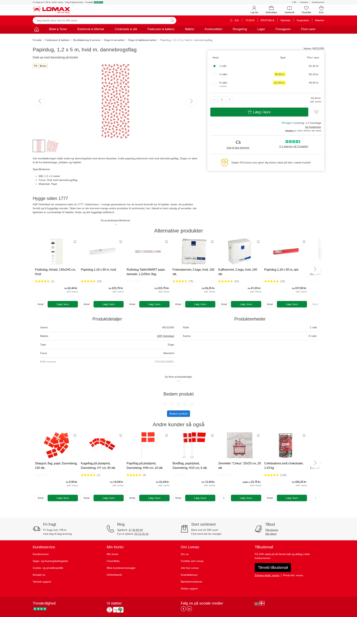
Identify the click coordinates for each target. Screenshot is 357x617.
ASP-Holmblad (165, 335)
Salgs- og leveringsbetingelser (50, 560)
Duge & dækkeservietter (142, 40)
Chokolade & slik (126, 29)
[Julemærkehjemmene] (109, 610)
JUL (236, 20)
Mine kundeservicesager (121, 567)
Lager (261, 29)
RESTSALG (267, 20)
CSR (294, 2)
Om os (185, 554)
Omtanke (304, 2)
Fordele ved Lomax (192, 560)
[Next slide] (315, 269)
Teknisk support (42, 581)
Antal (41, 304)
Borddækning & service (86, 40)
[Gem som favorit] (75, 241)
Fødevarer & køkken (161, 29)
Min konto (112, 554)
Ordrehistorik (114, 574)
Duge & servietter (114, 40)
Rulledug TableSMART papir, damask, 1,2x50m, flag (146, 272)
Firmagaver (283, 29)
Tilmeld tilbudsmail (273, 567)
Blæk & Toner (58, 29)
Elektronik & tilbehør (90, 29)
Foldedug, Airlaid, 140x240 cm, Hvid (55, 272)
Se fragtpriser (313, 126)
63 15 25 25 (141, 533)
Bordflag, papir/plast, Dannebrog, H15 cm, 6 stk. (190, 465)
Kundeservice (318, 2)
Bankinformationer (191, 581)
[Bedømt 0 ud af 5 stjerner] (134, 281)
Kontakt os (39, 574)
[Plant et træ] (118, 610)
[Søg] (172, 20)
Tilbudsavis (271, 529)
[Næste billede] (191, 101)
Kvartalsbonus (189, 574)
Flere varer (308, 29)
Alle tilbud (270, 533)
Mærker (319, 20)
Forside (37, 40)
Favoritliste (113, 560)
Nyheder (286, 20)
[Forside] (36, 29)
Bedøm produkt (178, 413)
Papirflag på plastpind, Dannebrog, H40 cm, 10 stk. (145, 465)
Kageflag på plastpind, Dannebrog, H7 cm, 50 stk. (98, 465)
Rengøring (240, 29)
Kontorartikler (213, 29)
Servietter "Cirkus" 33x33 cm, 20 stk (239, 465)
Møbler (189, 29)
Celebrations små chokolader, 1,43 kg (283, 465)
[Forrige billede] (39, 101)
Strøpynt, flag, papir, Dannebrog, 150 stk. (56, 465)
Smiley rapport (189, 588)
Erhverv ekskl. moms (267, 575)
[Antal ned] (214, 99)
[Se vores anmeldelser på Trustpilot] (39, 608)
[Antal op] (229, 99)
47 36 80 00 (136, 529)
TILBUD (250, 20)
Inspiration (303, 20)
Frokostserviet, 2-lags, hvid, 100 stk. (193, 272)
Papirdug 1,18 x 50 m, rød (281, 269)
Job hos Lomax (190, 567)
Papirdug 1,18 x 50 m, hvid (98, 269)
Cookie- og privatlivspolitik (48, 567)
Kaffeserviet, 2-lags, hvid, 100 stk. (237, 272)
